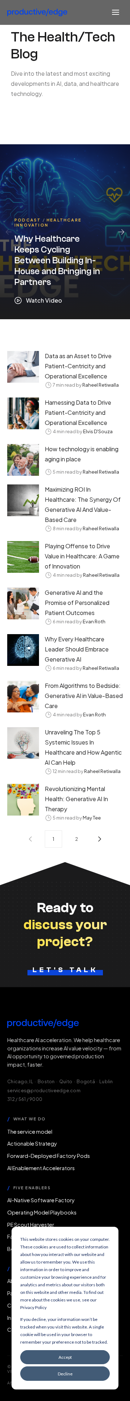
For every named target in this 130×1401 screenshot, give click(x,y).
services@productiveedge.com (44, 1090)
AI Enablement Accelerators (41, 1168)
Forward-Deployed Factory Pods (48, 1155)
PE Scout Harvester (30, 1224)
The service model (29, 1131)
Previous (8, 232)
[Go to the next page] (99, 839)
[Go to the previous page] (30, 839)
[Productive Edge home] (37, 12)
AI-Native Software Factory (41, 1200)
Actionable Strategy (32, 1143)
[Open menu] (115, 12)
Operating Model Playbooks (42, 1212)
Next (121, 232)
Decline (65, 1373)
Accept (65, 1357)
